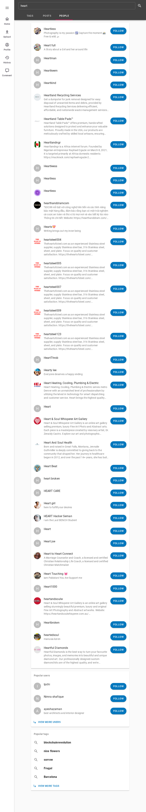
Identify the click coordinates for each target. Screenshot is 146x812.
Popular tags (41, 734)
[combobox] (81, 5)
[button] (80, 32)
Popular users (42, 675)
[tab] (29, 15)
